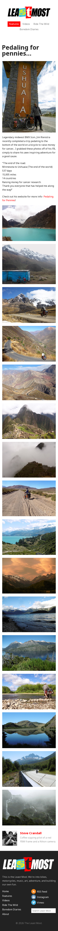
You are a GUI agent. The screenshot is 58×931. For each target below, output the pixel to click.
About (5, 914)
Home (5, 891)
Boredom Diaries (29, 29)
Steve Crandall (31, 833)
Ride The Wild (41, 24)
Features (14, 24)
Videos (26, 24)
